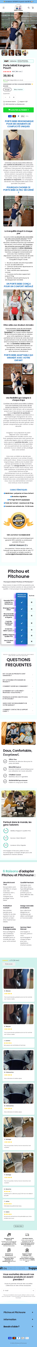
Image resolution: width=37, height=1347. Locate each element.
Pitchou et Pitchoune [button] (14, 1312)
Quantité (6, 93)
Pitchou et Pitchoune (21, 1343)
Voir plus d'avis (18, 1226)
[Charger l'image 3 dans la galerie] (18, 53)
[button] (4, 8)
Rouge (7, 89)
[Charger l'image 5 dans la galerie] (25, 53)
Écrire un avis (8, 964)
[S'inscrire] (33, 1290)
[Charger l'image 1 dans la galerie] (5, 53)
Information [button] (10, 1319)
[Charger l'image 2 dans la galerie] (11, 53)
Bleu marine (18, 89)
